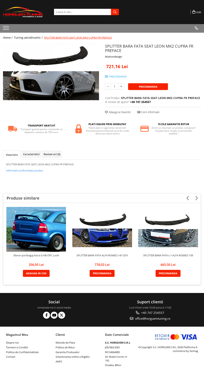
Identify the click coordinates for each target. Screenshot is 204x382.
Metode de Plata (65, 342)
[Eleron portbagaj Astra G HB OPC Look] (36, 229)
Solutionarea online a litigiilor (73, 356)
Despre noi (12, 342)
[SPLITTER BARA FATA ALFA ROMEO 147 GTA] (102, 229)
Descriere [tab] (12, 155)
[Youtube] (54, 315)
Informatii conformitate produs (24, 170)
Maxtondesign (113, 56)
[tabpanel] (51, 71)
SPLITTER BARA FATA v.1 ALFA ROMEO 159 (168, 255)
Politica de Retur (65, 347)
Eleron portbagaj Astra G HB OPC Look (36, 255)
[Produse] (6, 29)
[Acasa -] (23, 12)
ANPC (59, 361)
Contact (10, 356)
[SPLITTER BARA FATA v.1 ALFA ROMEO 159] (168, 229)
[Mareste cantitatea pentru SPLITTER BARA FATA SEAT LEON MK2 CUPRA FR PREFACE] (121, 86)
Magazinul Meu (17, 335)
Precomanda (148, 86)
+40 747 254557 (152, 313)
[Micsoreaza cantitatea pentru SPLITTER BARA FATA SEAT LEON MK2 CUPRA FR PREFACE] (108, 86)
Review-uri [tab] (52, 154)
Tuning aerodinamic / (28, 37)
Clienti (60, 335)
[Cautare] (115, 12)
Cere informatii (149, 112)
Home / (8, 37)
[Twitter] (61, 315)
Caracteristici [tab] (31, 154)
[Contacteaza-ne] (196, 28)
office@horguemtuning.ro (152, 318)
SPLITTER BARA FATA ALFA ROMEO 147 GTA (102, 255)
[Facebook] (46, 315)
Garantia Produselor (67, 352)
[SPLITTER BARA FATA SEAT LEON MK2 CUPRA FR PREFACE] (51, 71)
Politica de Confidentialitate (22, 352)
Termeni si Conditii (17, 347)
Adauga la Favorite (119, 112)
